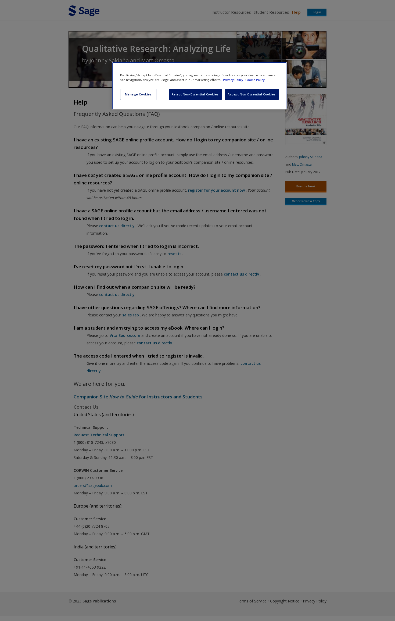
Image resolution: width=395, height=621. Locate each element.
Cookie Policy (255, 80)
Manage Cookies (138, 94)
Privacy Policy (233, 80)
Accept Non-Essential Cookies (252, 94)
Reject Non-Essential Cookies (195, 94)
